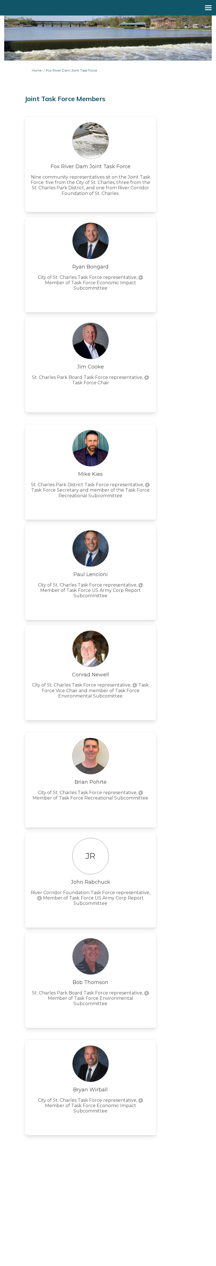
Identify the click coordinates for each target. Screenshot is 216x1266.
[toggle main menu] (208, 8)
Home (37, 70)
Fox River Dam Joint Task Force (71, 70)
